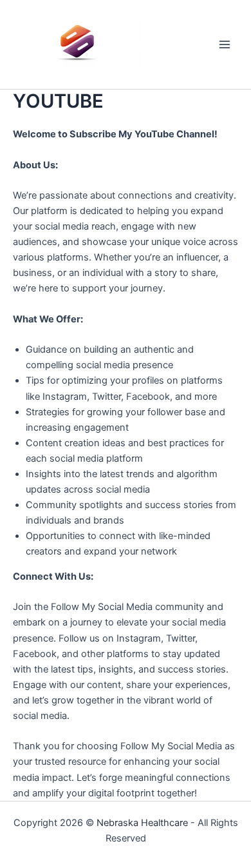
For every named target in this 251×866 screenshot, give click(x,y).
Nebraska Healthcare (142, 823)
